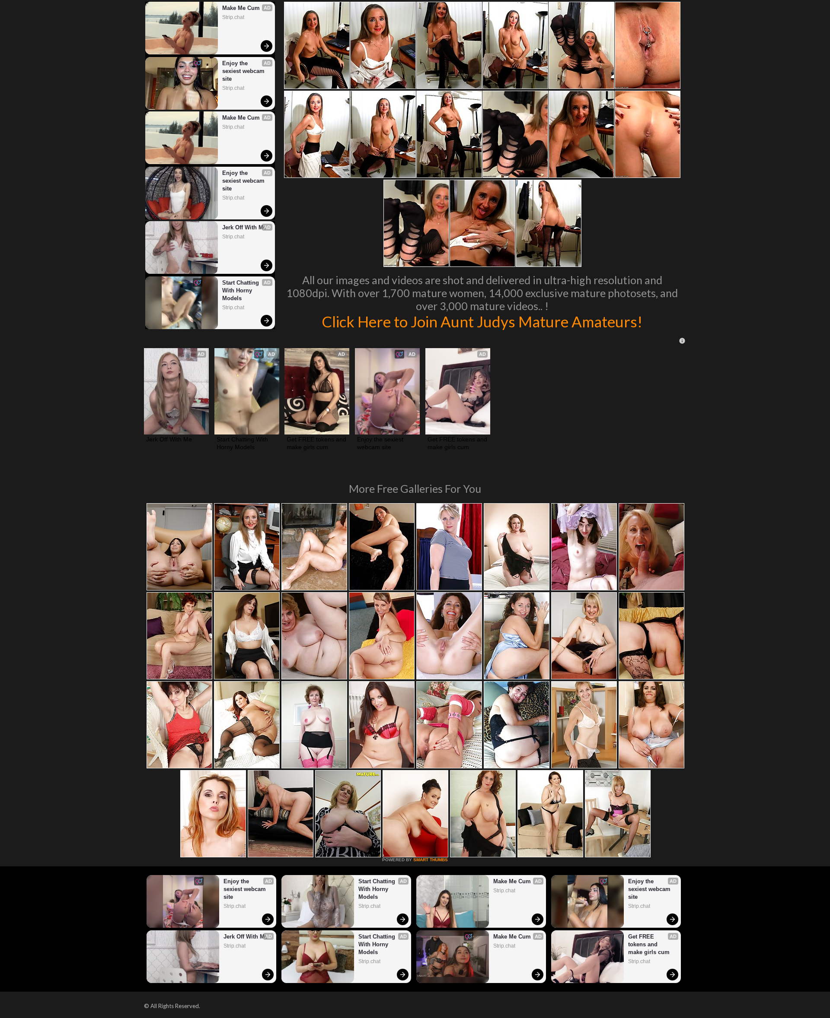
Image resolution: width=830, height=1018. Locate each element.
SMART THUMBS (430, 859)
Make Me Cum (241, 8)
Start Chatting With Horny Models (241, 290)
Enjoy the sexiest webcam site (244, 71)
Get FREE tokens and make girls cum (317, 443)
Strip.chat (233, 17)
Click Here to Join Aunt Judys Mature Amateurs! (482, 321)
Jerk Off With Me (244, 227)
